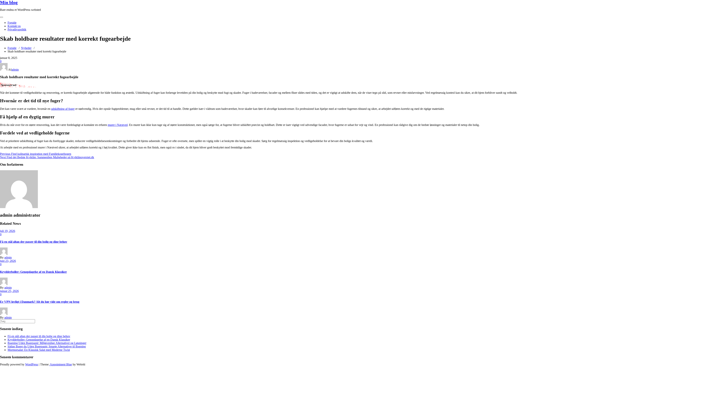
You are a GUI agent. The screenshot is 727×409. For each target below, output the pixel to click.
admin (15, 69)
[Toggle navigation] (1, 17)
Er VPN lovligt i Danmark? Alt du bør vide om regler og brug (39, 301)
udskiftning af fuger (63, 108)
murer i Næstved (118, 124)
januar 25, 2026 (9, 291)
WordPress (31, 364)
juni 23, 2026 (8, 260)
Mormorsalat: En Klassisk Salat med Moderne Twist (39, 349)
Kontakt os (14, 26)
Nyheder (26, 48)
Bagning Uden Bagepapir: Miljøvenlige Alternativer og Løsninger (47, 343)
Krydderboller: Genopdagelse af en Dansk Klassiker (33, 271)
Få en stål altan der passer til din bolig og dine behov (33, 241)
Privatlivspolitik (17, 29)
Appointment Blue (60, 364)
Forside (12, 22)
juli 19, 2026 (7, 231)
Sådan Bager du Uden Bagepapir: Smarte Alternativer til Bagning (47, 346)
